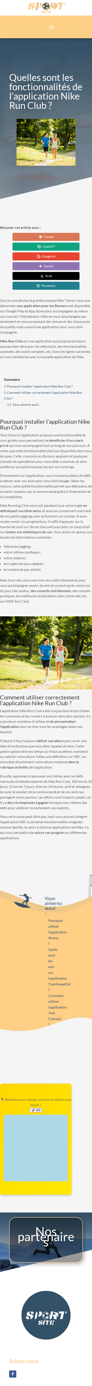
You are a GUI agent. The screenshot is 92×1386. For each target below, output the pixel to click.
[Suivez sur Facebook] (12, 1374)
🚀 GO (35, 1110)
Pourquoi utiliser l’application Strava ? (57, 932)
